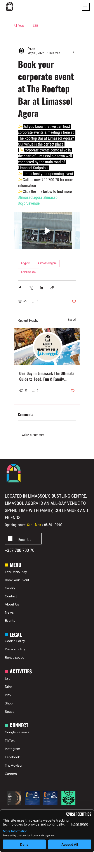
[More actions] (73, 50)
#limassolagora (47, 263)
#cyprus (25, 263)
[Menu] (85, 6)
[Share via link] (52, 288)
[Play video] (47, 230)
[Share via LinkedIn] (41, 288)
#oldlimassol (28, 272)
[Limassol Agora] (47, 346)
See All (72, 319)
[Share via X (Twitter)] (31, 288)
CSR (35, 25)
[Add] (23, 538)
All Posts (19, 25)
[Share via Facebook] (20, 288)
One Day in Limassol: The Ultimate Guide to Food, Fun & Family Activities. (46, 376)
